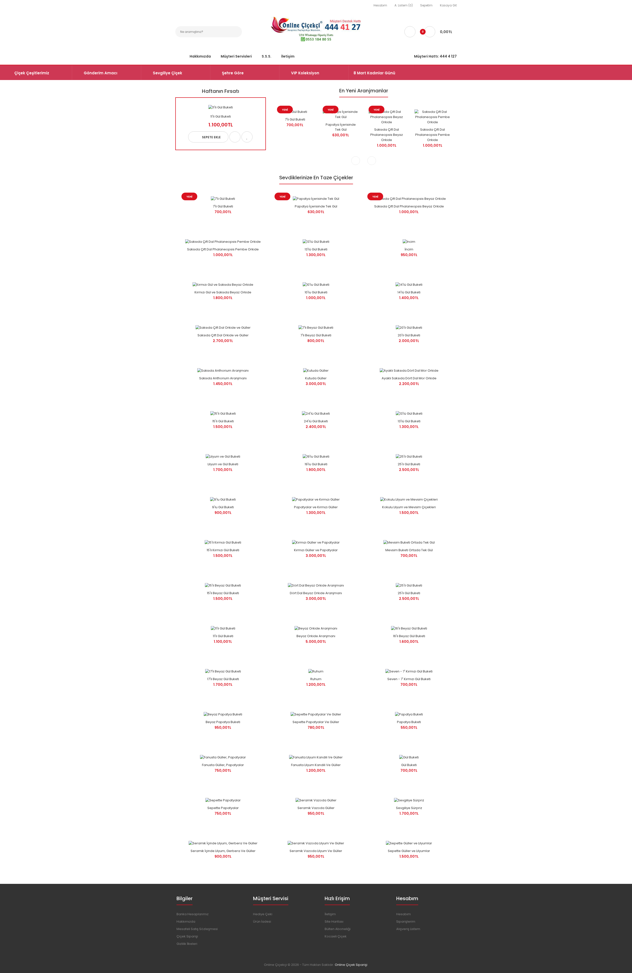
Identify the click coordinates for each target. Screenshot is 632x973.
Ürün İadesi (262, 921)
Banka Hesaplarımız (193, 914)
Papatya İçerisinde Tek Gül (341, 127)
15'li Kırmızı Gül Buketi (223, 550)
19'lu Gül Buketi (316, 464)
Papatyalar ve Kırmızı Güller (316, 507)
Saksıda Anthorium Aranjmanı (223, 378)
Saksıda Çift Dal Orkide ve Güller (223, 335)
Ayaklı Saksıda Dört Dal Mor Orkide (409, 378)
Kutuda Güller (316, 378)
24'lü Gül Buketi (316, 421)
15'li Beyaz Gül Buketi (223, 593)
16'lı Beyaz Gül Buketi (409, 636)
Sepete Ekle (211, 137)
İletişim (330, 914)
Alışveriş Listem (408, 929)
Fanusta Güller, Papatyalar (223, 765)
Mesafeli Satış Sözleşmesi (197, 929)
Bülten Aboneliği (338, 929)
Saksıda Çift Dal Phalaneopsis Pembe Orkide (432, 134)
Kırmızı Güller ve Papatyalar (316, 550)
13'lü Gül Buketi (316, 249)
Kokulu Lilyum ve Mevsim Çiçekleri (409, 507)
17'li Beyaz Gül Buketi (223, 679)
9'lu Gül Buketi (223, 507)
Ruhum (315, 679)
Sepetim (426, 5)
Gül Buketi (409, 765)
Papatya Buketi (409, 722)
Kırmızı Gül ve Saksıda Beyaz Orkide (223, 292)
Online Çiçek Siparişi (351, 964)
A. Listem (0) (404, 5)
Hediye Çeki (262, 914)
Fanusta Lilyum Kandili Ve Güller (316, 765)
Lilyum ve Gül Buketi (223, 464)
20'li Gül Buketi (409, 335)
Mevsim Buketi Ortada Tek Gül (409, 550)
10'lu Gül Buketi (316, 292)
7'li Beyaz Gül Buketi (315, 335)
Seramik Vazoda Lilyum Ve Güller (316, 851)
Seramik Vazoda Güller (316, 808)
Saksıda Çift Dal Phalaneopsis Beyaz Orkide (386, 134)
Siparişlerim (405, 921)
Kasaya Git (448, 5)
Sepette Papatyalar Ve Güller (316, 722)
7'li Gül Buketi (295, 119)
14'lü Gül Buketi (408, 292)
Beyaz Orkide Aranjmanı (315, 636)
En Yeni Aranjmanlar (363, 90)
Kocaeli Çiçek (336, 936)
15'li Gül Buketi (223, 421)
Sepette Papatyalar (223, 808)
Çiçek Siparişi (187, 936)
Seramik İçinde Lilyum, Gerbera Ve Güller (223, 851)
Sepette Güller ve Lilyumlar (409, 851)
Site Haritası (334, 921)
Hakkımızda (186, 921)
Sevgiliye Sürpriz (409, 808)
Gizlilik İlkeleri (187, 943)
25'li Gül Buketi (409, 464)
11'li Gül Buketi (220, 116)
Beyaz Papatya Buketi (223, 722)
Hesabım (380, 5)
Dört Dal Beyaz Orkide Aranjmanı (316, 593)
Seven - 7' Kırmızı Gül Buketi (409, 679)
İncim (409, 249)
